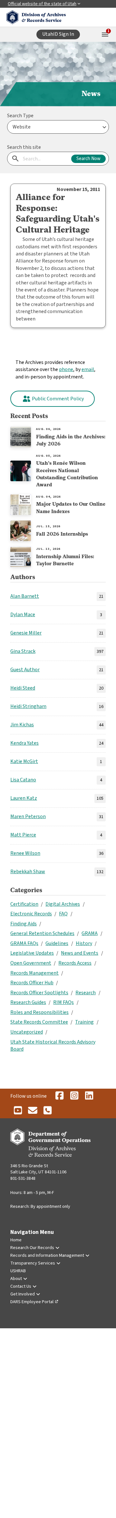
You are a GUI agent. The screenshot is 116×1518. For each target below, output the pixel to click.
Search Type (20, 115)
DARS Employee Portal (31, 1302)
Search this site (24, 147)
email (88, 369)
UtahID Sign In (58, 34)
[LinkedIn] (89, 1096)
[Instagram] (74, 1096)
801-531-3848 (22, 1178)
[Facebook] (59, 1096)
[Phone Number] (47, 1110)
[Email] (32, 1110)
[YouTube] (17, 1110)
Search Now (88, 158)
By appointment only (50, 1206)
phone (66, 369)
